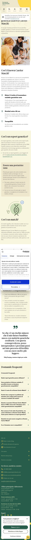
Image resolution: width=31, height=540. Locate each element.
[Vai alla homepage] (5, 3)
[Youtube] (11, 515)
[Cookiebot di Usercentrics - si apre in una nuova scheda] (22, 252)
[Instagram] (5, 515)
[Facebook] (2, 515)
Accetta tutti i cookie (15, 282)
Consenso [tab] (4, 256)
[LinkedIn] (8, 515)
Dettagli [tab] (12, 256)
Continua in (15, 536)
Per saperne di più (14, 18)
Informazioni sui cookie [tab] (23, 256)
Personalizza (14, 287)
